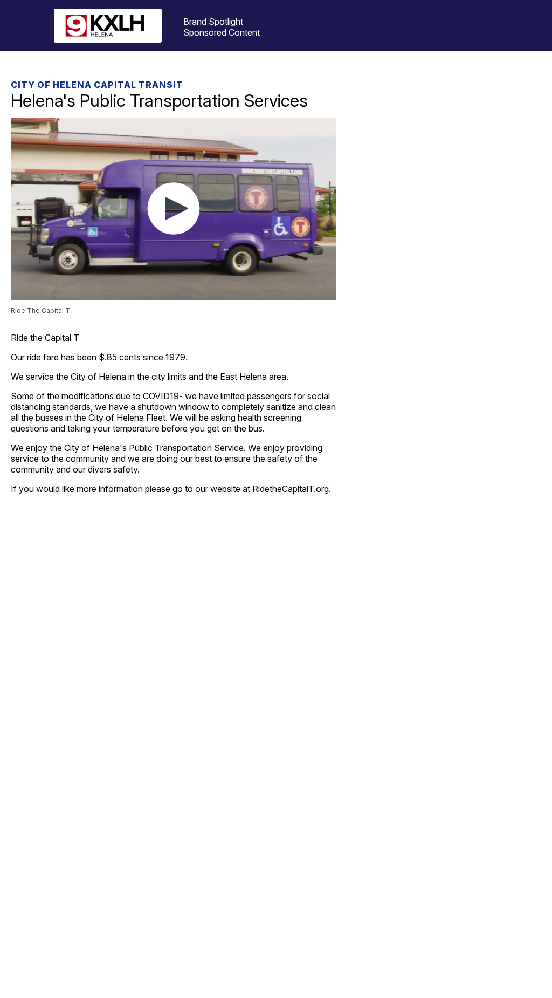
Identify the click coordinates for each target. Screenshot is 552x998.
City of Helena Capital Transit (97, 84)
